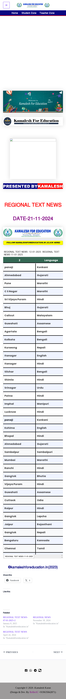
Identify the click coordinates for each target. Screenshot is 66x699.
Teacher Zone (46, 13)
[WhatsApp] (30, 670)
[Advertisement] (33, 50)
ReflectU (34, 692)
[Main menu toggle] (6, 5)
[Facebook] (26, 670)
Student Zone (30, 13)
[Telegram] (35, 670)
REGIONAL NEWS (42, 617)
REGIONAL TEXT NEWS (15, 632)
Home (15, 13)
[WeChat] (40, 670)
